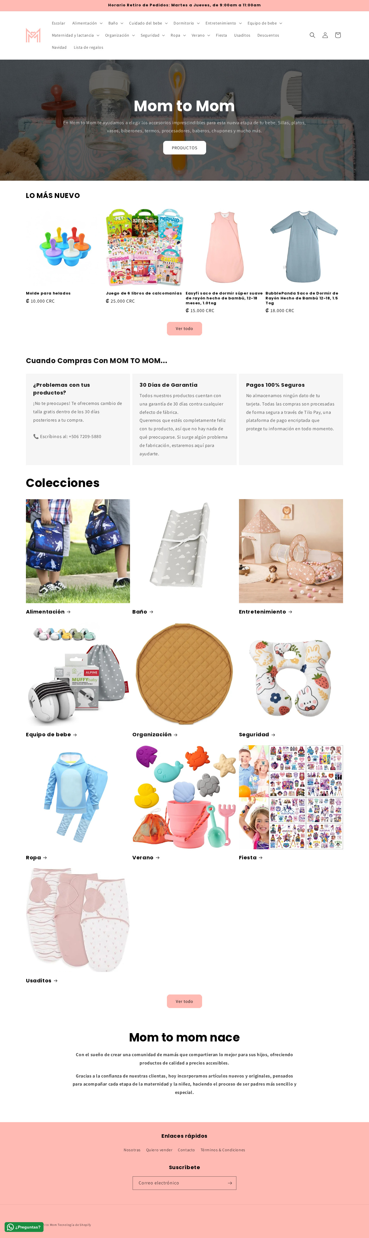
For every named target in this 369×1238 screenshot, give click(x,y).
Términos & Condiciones (223, 1149)
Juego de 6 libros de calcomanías (144, 293)
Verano (143, 857)
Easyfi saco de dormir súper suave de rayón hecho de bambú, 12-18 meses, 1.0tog (224, 298)
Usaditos (39, 980)
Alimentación (45, 611)
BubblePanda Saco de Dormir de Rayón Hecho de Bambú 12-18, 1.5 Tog (302, 298)
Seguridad (254, 734)
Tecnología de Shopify (74, 1225)
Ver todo (184, 328)
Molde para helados (48, 293)
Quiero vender (159, 1149)
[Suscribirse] (229, 1183)
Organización (152, 734)
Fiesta (248, 857)
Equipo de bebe (48, 734)
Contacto (186, 1149)
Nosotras (132, 1149)
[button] (87, 23)
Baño (139, 611)
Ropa (33, 857)
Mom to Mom (48, 1225)
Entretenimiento (262, 611)
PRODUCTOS (184, 147)
